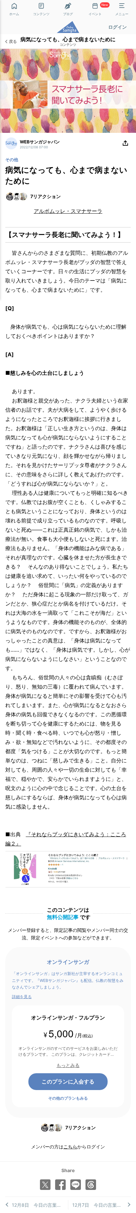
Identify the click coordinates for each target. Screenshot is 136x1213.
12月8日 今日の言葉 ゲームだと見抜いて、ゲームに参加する (40, 1205)
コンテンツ (68, 44)
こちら (70, 1146)
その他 (11, 159)
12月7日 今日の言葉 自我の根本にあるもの (101, 1205)
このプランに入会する (68, 1081)
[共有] (125, 143)
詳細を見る (22, 996)
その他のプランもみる (68, 1098)
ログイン (117, 27)
